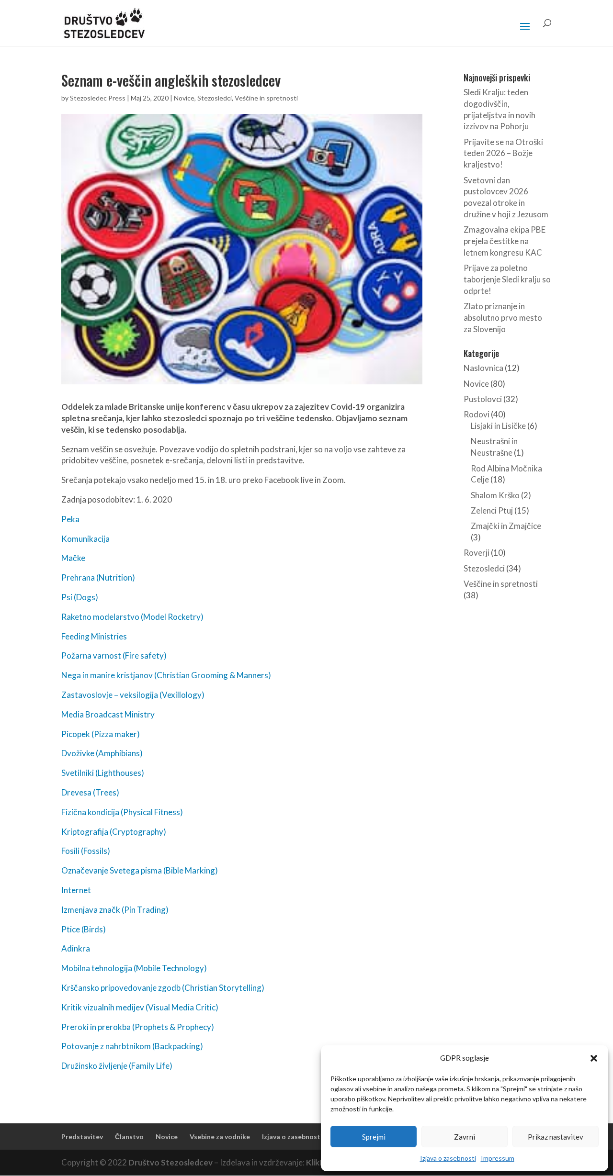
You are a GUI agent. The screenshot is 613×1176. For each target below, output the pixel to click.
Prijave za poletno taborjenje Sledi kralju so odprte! (507, 279)
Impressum (497, 1158)
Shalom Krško (495, 495)
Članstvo (129, 1136)
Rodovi (476, 414)
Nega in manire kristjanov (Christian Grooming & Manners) (166, 675)
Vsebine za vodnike (220, 1136)
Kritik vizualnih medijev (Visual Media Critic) (139, 1007)
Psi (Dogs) (79, 597)
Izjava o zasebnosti (448, 1158)
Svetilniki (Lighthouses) (102, 773)
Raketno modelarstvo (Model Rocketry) (132, 617)
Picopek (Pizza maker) (100, 734)
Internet (76, 890)
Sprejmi (374, 1136)
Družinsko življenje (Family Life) (116, 1066)
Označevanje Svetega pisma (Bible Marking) (139, 870)
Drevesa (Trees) (90, 792)
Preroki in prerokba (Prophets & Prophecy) (137, 1027)
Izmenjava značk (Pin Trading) (115, 910)
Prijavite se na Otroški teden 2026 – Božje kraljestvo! (503, 153)
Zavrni (464, 1136)
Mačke (73, 558)
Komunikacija (85, 539)
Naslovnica (483, 368)
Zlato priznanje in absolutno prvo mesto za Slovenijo (503, 317)
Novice (184, 98)
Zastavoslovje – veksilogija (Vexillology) (132, 695)
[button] (594, 1058)
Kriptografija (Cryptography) (113, 832)
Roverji (476, 553)
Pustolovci (483, 399)
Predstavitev (82, 1136)
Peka (70, 519)
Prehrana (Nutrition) (98, 577)
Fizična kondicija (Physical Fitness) (122, 812)
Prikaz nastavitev (555, 1136)
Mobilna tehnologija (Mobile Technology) (134, 968)
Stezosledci (214, 98)
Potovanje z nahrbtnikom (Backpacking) (132, 1046)
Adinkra (75, 948)
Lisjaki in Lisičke (498, 426)
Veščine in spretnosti (266, 98)
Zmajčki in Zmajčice (506, 526)
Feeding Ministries (94, 636)
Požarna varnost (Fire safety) (114, 655)
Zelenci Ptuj (492, 510)
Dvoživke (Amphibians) (102, 753)
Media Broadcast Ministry (108, 714)
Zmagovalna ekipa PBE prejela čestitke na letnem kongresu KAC (504, 241)
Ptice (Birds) (83, 929)
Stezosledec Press (97, 98)
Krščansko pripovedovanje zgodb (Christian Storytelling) (162, 988)
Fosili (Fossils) (85, 851)
